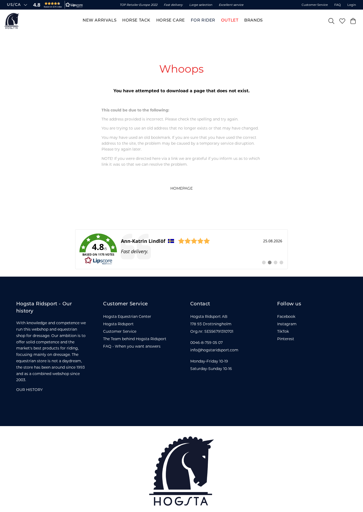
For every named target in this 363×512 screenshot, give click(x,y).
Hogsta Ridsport (118, 324)
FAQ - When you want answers (132, 346)
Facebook (286, 316)
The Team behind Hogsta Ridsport (134, 338)
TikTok (283, 331)
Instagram (287, 324)
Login (351, 5)
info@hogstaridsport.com (214, 350)
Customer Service (315, 5)
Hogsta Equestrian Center (127, 316)
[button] (56, 5)
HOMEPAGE (181, 188)
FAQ (337, 5)
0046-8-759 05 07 (206, 342)
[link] (181, 249)
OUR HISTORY (29, 389)
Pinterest (285, 338)
